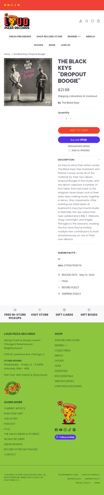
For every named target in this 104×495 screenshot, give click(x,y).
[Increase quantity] (71, 118)
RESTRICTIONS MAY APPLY (52, 6)
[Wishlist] (92, 21)
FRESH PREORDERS (20, 36)
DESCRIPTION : (66, 159)
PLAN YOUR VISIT (13, 413)
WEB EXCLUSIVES (64, 381)
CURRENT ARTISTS (14, 408)
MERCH (90, 36)
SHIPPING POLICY (71, 293)
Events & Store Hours (34, 375)
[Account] (80, 21)
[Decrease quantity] (60, 118)
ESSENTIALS (61, 371)
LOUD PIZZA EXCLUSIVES (68, 386)
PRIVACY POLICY (83, 482)
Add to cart (79, 130)
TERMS (97, 482)
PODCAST (9, 423)
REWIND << (74, 36)
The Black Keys (70, 102)
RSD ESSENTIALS (64, 376)
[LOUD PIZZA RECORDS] (17, 21)
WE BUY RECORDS (14, 439)
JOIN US (65, 45)
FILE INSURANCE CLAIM (68, 474)
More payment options (79, 146)
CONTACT (10, 454)
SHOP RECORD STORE (49, 36)
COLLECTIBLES (63, 350)
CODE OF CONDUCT (90, 474)
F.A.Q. (7, 429)
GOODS (38, 45)
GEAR (52, 45)
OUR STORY (10, 418)
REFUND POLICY (70, 287)
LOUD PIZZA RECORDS (32, 474)
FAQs (65, 281)
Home (7, 54)
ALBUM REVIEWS (13, 444)
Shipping (63, 96)
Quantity (63, 112)
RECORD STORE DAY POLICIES (21, 449)
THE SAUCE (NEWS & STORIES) (21, 434)
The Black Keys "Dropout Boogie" (29, 54)
